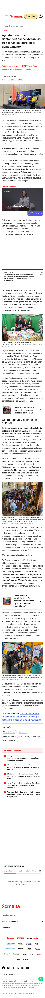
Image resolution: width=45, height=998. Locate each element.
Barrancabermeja (9, 741)
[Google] (3, 967)
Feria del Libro (8, 736)
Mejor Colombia (17, 26)
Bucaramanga (23, 736)
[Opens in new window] (8, 967)
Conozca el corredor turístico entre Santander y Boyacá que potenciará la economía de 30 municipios (21, 716)
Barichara (36, 736)
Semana (5, 26)
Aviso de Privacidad (11, 974)
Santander (23, 732)
